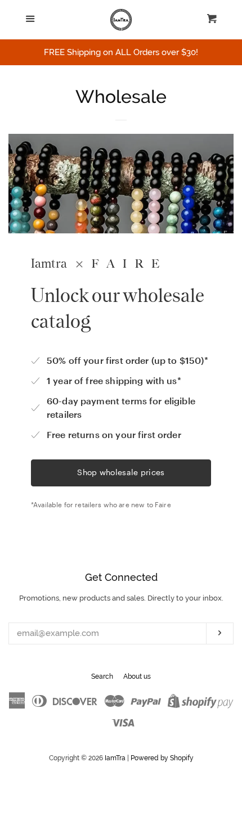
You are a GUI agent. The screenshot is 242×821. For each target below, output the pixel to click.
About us (137, 676)
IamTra (115, 758)
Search (102, 676)
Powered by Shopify (162, 758)
